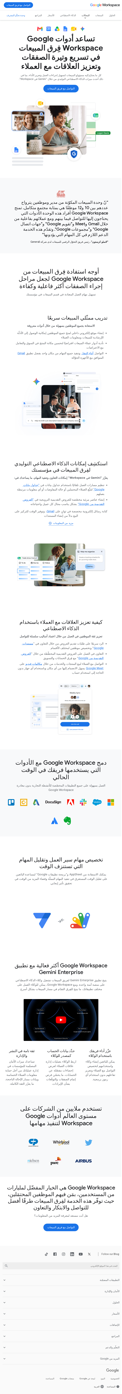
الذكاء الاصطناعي (66, 15)
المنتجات (97, 15)
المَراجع (36, 15)
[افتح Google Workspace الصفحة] (105, 5)
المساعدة (47, 1379)
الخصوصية (112, 1379)
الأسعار (48, 15)
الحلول (110, 15)
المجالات (83, 15)
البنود (100, 1379)
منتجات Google (64, 1379)
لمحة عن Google (85, 1379)
